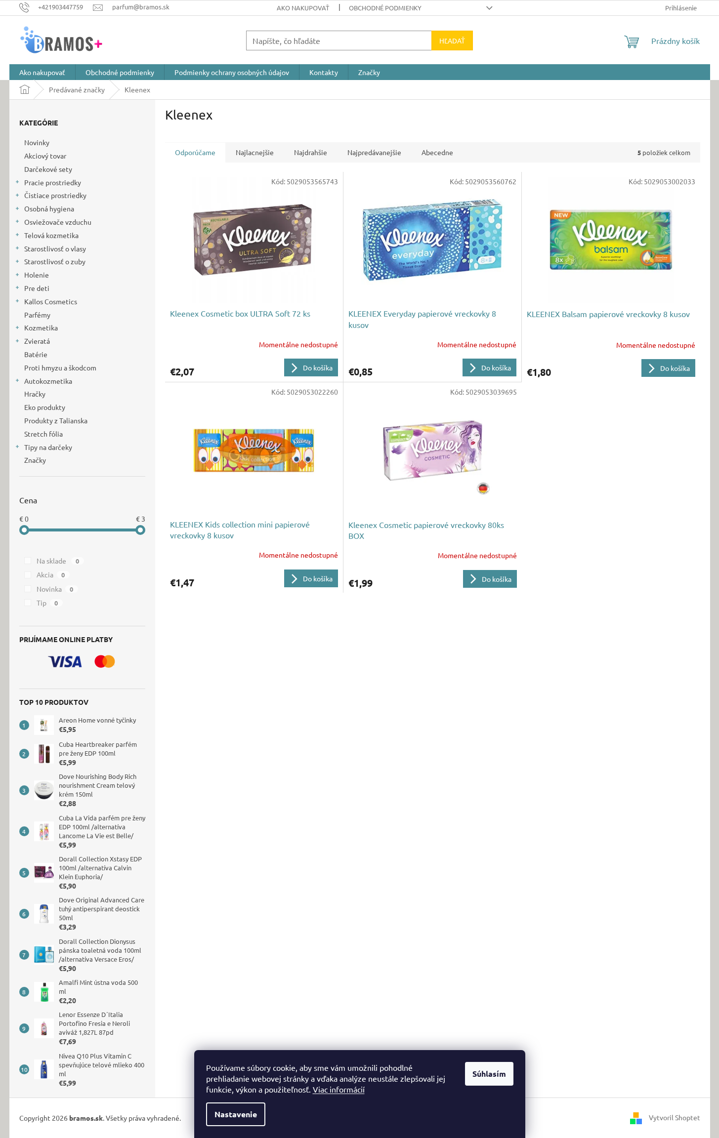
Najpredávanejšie (374, 152)
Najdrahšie (310, 152)
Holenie (36, 274)
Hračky (34, 393)
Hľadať (452, 40)
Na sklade (58, 560)
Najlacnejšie (255, 152)
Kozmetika (41, 327)
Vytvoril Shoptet (674, 1116)
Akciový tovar (45, 155)
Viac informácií (339, 1089)
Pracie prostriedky (52, 182)
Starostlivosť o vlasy (55, 248)
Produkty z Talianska (55, 420)
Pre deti (36, 288)
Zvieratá (37, 340)
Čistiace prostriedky (55, 195)
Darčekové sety (48, 168)
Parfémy (37, 314)
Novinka (55, 588)
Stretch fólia (43, 433)
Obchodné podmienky (385, 7)
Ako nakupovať (303, 7)
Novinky (36, 142)
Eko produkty (44, 407)
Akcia (51, 574)
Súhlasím (489, 1073)
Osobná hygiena (49, 208)
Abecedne (437, 152)
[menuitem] (42, 72)
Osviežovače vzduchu (57, 221)
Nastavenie (235, 1114)
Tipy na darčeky (48, 447)
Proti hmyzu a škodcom (60, 367)
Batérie (35, 354)
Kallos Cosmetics (50, 301)
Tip (47, 602)
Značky (35, 459)
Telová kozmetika (51, 235)
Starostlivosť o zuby (54, 261)
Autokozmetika (48, 380)
